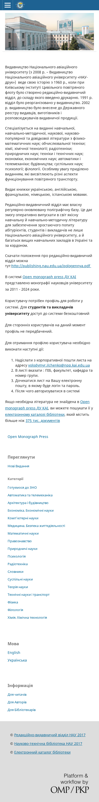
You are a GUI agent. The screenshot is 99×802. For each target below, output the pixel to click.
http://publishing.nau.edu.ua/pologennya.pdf (51, 265)
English (14, 652)
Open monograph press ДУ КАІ (49, 276)
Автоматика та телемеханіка (30, 495)
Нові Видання (18, 466)
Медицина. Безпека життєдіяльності (36, 525)
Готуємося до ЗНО (22, 487)
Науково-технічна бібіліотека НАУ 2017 (48, 743)
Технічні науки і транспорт (29, 594)
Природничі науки (22, 548)
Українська (17, 660)
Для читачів (17, 694)
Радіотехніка (18, 564)
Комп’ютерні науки (23, 518)
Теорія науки (18, 587)
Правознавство (20, 541)
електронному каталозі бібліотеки (34, 414)
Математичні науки (23, 533)
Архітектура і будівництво (28, 502)
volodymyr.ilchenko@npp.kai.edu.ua (59, 365)
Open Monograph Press (28, 436)
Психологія (17, 556)
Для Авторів (17, 702)
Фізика (13, 602)
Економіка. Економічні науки (31, 510)
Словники (15, 571)
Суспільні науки (20, 579)
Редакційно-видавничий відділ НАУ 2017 (50, 734)
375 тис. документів (43, 420)
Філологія (15, 609)
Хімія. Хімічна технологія (27, 617)
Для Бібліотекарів (22, 709)
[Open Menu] (8, 5)
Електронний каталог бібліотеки (42, 752)
